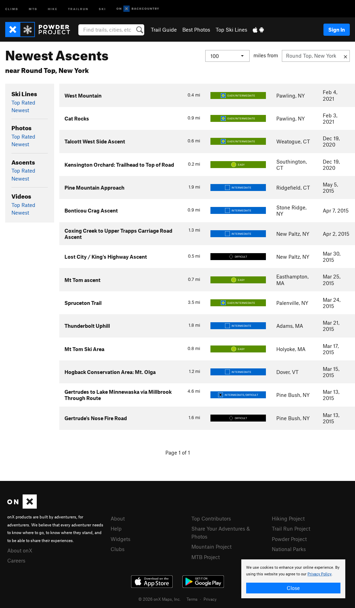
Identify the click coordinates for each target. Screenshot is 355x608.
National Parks (289, 549)
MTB (33, 8)
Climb (11, 8)
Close (293, 588)
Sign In (336, 29)
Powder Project (289, 539)
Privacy (210, 599)
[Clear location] (345, 56)
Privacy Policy (319, 574)
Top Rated (23, 102)
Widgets (120, 539)
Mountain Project (211, 546)
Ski (102, 8)
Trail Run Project (291, 528)
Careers (16, 560)
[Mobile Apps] (258, 29)
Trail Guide (164, 29)
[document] (293, 578)
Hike (53, 8)
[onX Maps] (22, 506)
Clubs (117, 549)
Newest (20, 110)
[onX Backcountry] (137, 9)
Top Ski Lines (231, 29)
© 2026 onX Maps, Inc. (159, 599)
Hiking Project (288, 518)
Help (116, 528)
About (118, 518)
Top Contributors (211, 518)
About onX (19, 550)
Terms (192, 599)
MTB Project (205, 557)
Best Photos (196, 29)
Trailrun (78, 8)
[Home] (41, 29)
